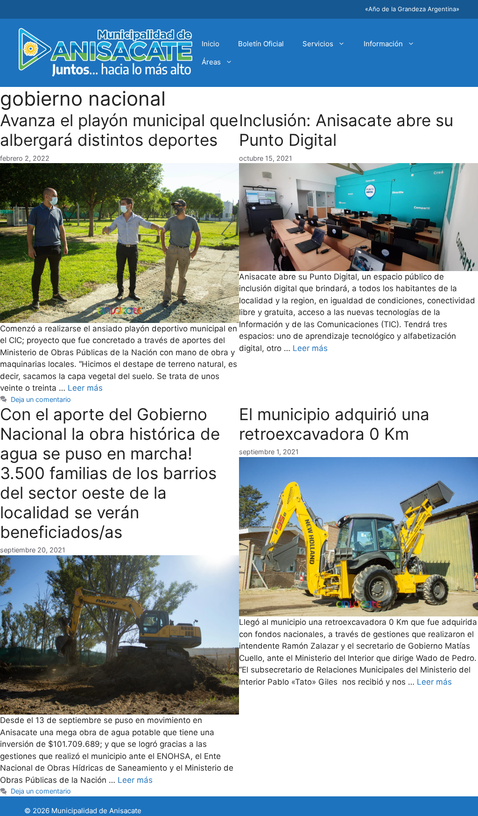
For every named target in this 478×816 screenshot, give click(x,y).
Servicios (317, 43)
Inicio (210, 43)
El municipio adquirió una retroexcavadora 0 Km (334, 424)
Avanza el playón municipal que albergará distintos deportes (119, 130)
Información (383, 43)
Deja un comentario (41, 399)
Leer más (85, 388)
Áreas (211, 61)
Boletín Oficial (261, 43)
